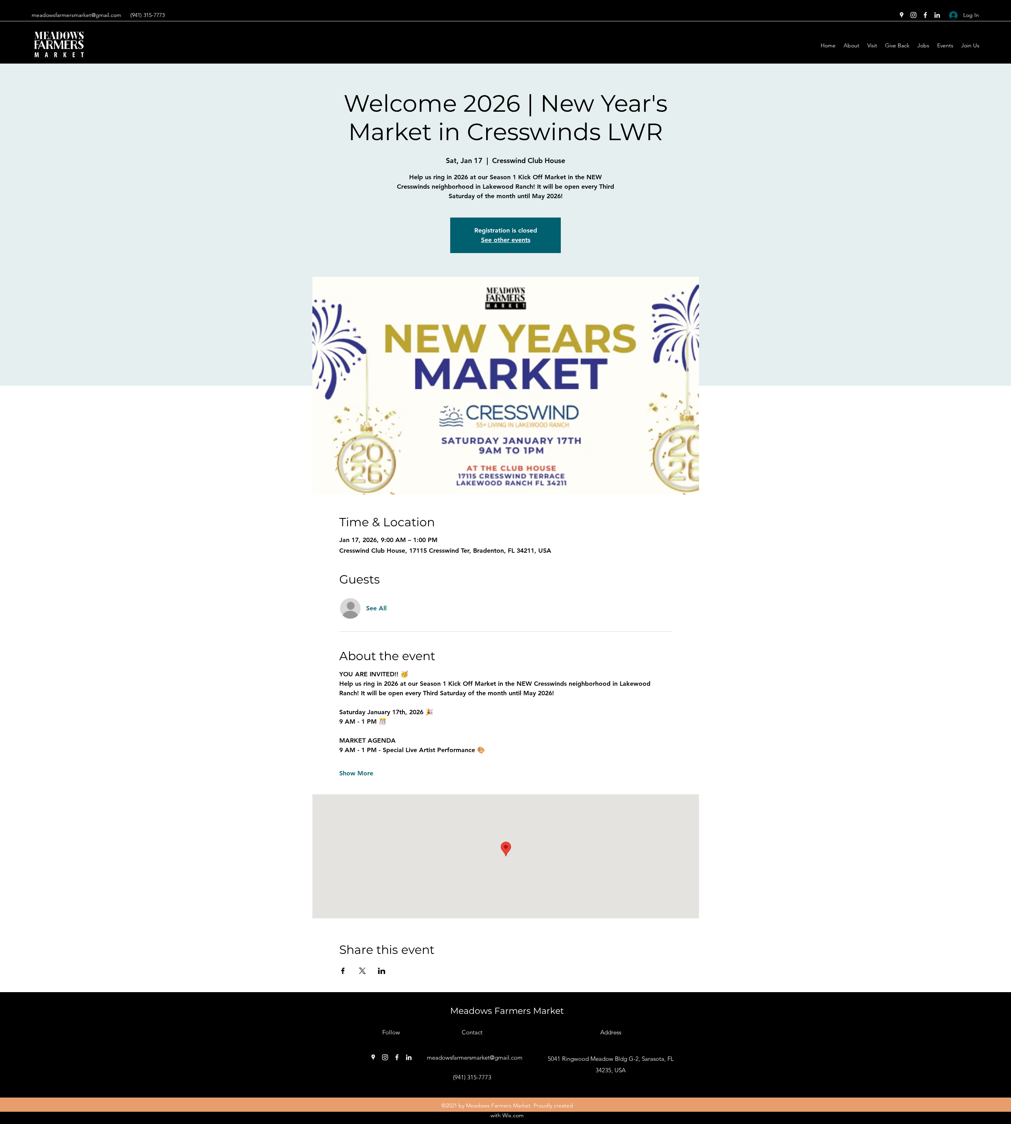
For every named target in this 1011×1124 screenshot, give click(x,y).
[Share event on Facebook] (343, 971)
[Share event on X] (362, 971)
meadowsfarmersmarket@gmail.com (76, 15)
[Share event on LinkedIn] (381, 971)
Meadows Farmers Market (507, 1011)
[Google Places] (902, 15)
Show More (356, 773)
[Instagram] (913, 15)
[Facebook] (925, 15)
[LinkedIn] (937, 15)
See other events (505, 240)
